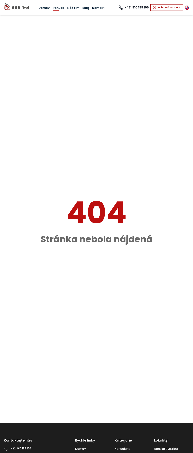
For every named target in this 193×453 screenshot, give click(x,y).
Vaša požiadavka (169, 7)
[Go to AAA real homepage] (16, 7)
